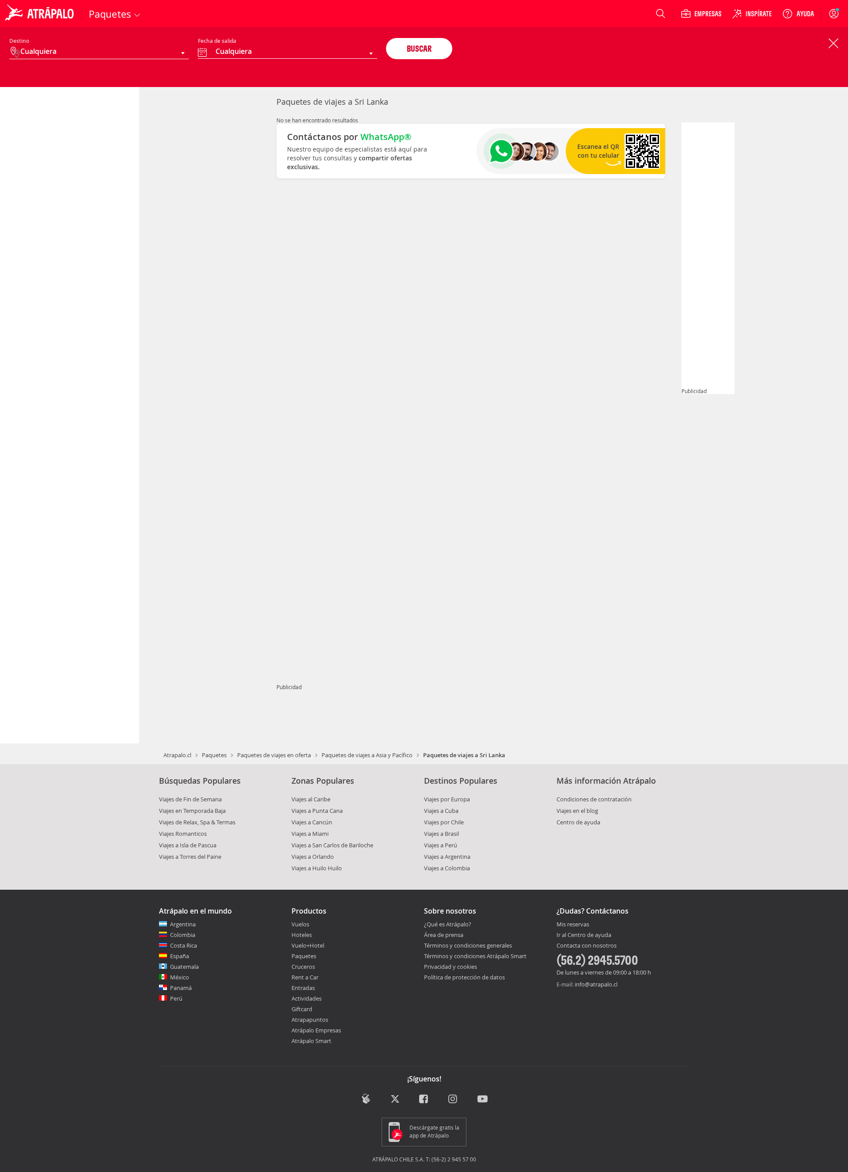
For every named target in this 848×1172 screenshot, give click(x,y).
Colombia (182, 935)
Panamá (181, 988)
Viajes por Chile (444, 822)
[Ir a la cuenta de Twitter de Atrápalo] (395, 1099)
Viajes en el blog (577, 811)
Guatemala (184, 967)
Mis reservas (572, 924)
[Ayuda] (798, 13)
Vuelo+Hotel (308, 945)
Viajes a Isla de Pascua (187, 845)
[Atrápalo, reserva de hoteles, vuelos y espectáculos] (40, 13)
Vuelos (300, 924)
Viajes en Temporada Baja (192, 811)
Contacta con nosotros (586, 945)
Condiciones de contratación (594, 799)
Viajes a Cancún (312, 822)
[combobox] (288, 52)
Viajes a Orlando (313, 857)
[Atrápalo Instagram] (453, 1099)
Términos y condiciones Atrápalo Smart (475, 956)
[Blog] (366, 1098)
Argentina (183, 924)
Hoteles (302, 935)
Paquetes (214, 755)
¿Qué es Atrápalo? (447, 924)
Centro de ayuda (578, 822)
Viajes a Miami (310, 834)
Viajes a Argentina (447, 857)
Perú (176, 998)
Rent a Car (305, 977)
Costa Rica (183, 945)
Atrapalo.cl (177, 755)
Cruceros (303, 967)
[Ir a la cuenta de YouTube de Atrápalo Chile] (482, 1099)
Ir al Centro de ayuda (583, 935)
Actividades (307, 998)
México (179, 977)
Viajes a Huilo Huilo (317, 868)
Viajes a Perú (440, 845)
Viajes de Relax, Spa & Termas (197, 822)
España (179, 956)
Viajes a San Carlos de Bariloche (332, 845)
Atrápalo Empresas (316, 1030)
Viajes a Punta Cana (317, 811)
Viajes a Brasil (441, 834)
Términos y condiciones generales (468, 945)
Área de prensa (443, 935)
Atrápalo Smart (311, 1041)
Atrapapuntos (310, 1020)
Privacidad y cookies (450, 967)
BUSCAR (419, 48)
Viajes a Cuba (441, 811)
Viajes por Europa (447, 799)
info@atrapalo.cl (596, 984)
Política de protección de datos (464, 977)
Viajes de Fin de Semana (190, 799)
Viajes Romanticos (183, 834)
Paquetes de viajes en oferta (274, 755)
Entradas (303, 988)
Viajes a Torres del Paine (190, 857)
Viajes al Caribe (311, 799)
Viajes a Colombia (447, 868)
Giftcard (302, 1009)
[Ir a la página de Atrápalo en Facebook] (424, 1099)
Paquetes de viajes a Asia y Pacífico (367, 755)
